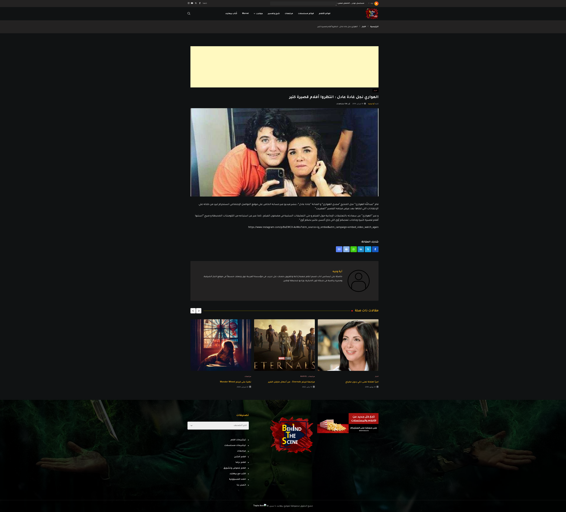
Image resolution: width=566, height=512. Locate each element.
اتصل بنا (241, 485)
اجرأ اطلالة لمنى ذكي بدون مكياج (362, 382)
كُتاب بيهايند (231, 14)
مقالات (259, 14)
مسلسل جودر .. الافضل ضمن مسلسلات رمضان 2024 (340, 3)
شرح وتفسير (274, 14)
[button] (198, 310)
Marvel (245, 14)
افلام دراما (241, 462)
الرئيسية (374, 27)
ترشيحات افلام (238, 440)
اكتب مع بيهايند (237, 474)
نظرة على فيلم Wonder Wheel (235, 382)
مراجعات (289, 14)
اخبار (364, 27)
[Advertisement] (290, 66)
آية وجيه (371, 104)
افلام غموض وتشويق (234, 468)
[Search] (188, 13)
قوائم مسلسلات (306, 14)
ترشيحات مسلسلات (235, 445)
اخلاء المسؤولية (237, 479)
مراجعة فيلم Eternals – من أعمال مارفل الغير (291, 382)
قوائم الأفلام (324, 14)
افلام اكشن (240, 457)
